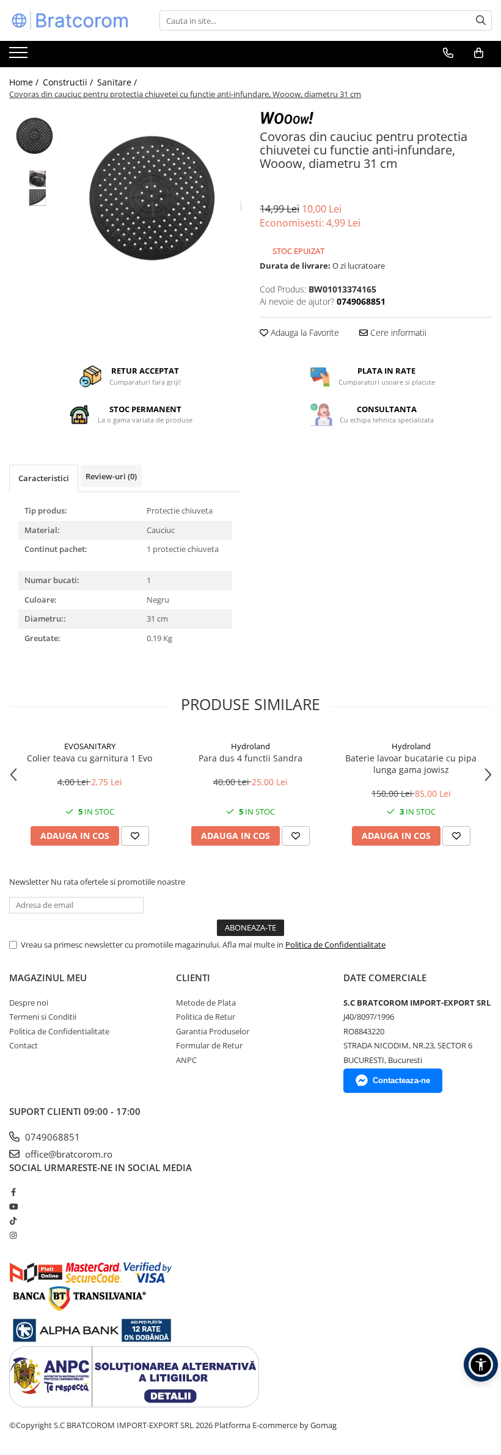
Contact (23, 1045)
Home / (25, 82)
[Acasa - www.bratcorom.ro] (70, 20)
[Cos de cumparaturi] (479, 53)
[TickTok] (13, 1220)
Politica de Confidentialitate (335, 944)
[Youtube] (13, 1206)
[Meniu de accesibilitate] (481, 1365)
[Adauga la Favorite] (135, 836)
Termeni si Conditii (42, 1016)
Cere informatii (397, 332)
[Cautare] (481, 20)
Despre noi (28, 1002)
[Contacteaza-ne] (448, 53)
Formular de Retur (209, 1045)
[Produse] (20, 56)
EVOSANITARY (89, 746)
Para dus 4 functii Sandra (250, 758)
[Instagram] (13, 1235)
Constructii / (69, 82)
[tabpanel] (154, 196)
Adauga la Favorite (303, 332)
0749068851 (51, 1137)
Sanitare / (118, 82)
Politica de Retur (205, 1016)
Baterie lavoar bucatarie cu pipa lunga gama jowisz (411, 763)
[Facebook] (13, 1191)
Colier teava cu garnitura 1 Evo (89, 758)
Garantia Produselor (212, 1031)
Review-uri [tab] (111, 476)
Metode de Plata (206, 1002)
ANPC (186, 1059)
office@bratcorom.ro (67, 1154)
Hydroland (250, 746)
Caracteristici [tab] (43, 478)
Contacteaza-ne (401, 1080)
